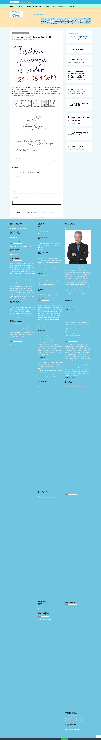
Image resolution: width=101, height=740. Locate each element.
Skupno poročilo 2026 (25, 2)
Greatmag (26, 737)
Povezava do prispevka (45, 619)
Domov (12, 6)
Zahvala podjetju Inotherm (18, 158)
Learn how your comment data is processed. (42, 212)
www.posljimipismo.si (75, 335)
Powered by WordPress (15, 737)
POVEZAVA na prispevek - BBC (75, 306)
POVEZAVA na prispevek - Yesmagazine (23, 255)
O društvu (19, 6)
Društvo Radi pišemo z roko (38, 14)
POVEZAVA (82, 62)
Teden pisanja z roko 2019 (20, 33)
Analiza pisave (37, 6)
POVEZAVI (80, 123)
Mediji (53, 6)
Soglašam (64, 739)
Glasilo (29, 6)
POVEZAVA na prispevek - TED (47, 295)
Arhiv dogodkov (70, 6)
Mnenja (47, 6)
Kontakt (60, 6)
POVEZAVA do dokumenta (18, 228)
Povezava (41, 234)
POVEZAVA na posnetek (18, 238)
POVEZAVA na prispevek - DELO (20, 246)
